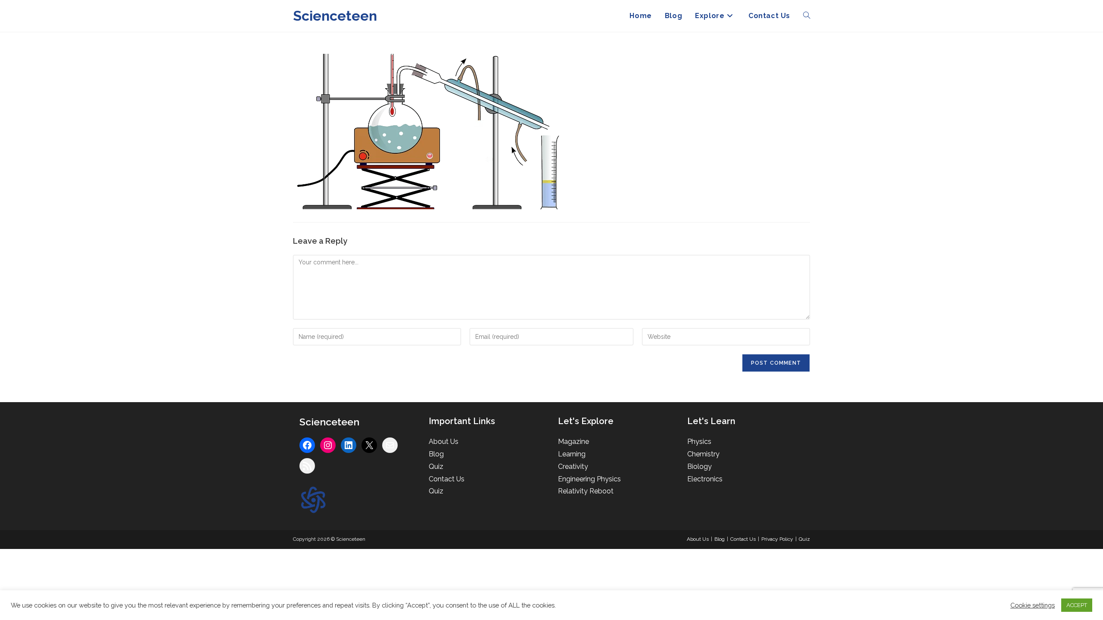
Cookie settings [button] (1032, 605)
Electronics (705, 479)
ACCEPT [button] (1076, 605)
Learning (572, 454)
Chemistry (703, 454)
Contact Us (446, 479)
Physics (699, 441)
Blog (436, 454)
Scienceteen (335, 16)
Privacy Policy (777, 539)
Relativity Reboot (586, 491)
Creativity (573, 466)
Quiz (436, 466)
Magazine (573, 441)
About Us (443, 441)
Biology (699, 466)
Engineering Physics (589, 479)
